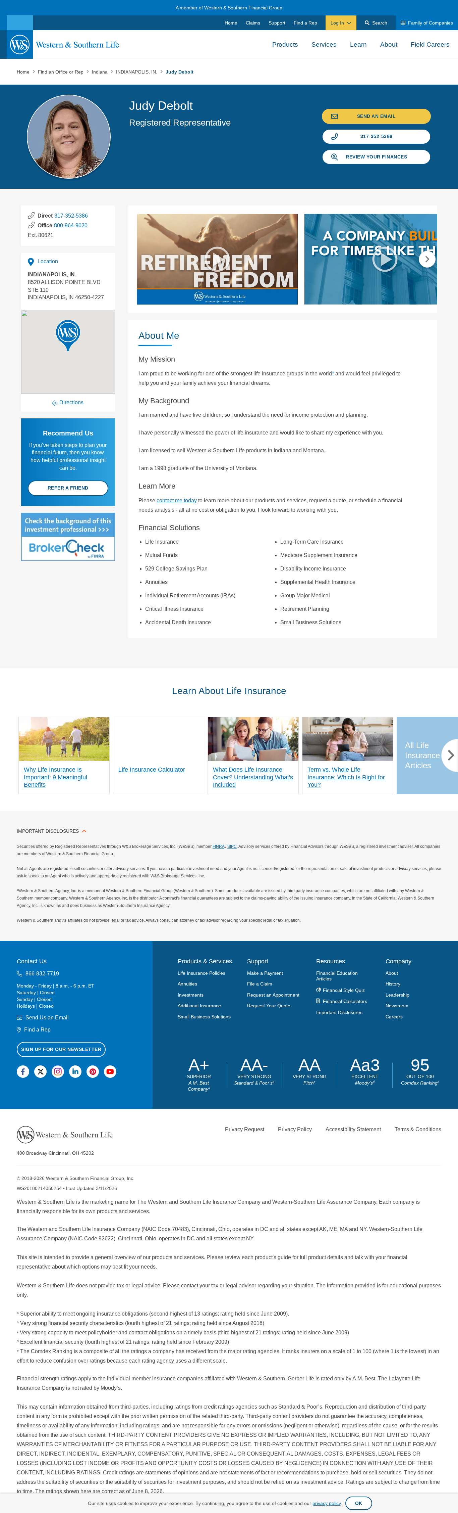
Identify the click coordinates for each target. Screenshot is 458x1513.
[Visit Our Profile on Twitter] (40, 1071)
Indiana (100, 72)
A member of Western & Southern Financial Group (229, 7)
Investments (191, 994)
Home (24, 72)
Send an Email (376, 116)
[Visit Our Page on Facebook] (23, 1071)
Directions (71, 402)
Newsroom (397, 1005)
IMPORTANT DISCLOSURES (48, 831)
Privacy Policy (295, 1129)
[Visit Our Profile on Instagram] (58, 1071)
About (392, 972)
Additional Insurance (199, 1005)
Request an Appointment (273, 994)
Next (427, 259)
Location (48, 261)
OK (358, 1503)
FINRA (218, 846)
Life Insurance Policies (201, 972)
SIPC (232, 846)
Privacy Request (244, 1129)
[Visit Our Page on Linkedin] (75, 1071)
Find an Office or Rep (61, 72)
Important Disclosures (339, 1012)
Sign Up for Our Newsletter (61, 1049)
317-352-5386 (376, 136)
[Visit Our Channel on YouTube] (110, 1071)
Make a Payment (265, 972)
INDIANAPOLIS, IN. (137, 72)
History (393, 984)
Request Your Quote (268, 1005)
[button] (68, 336)
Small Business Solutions (204, 1016)
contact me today (177, 500)
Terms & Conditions (418, 1129)
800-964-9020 (71, 225)
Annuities (187, 984)
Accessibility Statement (353, 1129)
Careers (394, 1016)
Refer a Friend (68, 488)
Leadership (397, 994)
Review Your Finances (376, 156)
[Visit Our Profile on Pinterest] (93, 1071)
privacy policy (326, 1503)
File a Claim (259, 984)
